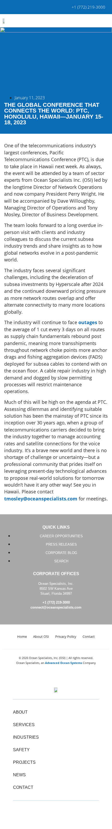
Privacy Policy (65, 636)
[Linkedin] (10, 7)
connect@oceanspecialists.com (56, 607)
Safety (21, 750)
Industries (26, 737)
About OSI (41, 636)
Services (24, 724)
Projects (24, 762)
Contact (89, 636)
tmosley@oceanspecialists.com (40, 498)
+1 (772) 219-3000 (56, 602)
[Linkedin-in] (56, 811)
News (19, 775)
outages (87, 322)
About (20, 712)
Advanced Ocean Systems (63, 663)
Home (22, 636)
